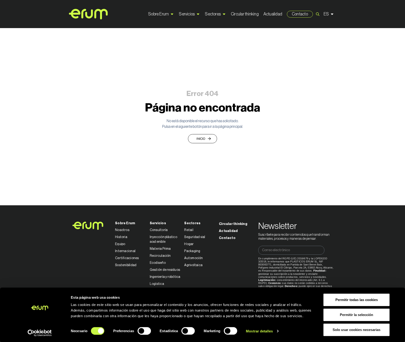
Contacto (227, 238)
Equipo (120, 244)
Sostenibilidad (125, 265)
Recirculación (160, 255)
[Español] (329, 14)
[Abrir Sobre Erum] (172, 14)
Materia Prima (160, 248)
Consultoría (159, 230)
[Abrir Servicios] (198, 14)
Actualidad (228, 231)
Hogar (189, 244)
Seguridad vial (194, 237)
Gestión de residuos (165, 270)
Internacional (125, 251)
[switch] (144, 331)
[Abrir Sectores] (224, 14)
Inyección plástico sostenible (163, 239)
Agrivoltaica (193, 265)
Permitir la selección (356, 315)
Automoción (193, 258)
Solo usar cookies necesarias (356, 330)
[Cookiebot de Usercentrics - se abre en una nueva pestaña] (39, 332)
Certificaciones (127, 258)
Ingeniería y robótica (165, 277)
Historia (121, 237)
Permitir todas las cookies (356, 300)
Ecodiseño (158, 263)
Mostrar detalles (259, 331)
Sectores (192, 223)
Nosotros (122, 230)
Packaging (192, 251)
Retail (188, 230)
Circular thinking (233, 224)
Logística (157, 284)
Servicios (158, 223)
